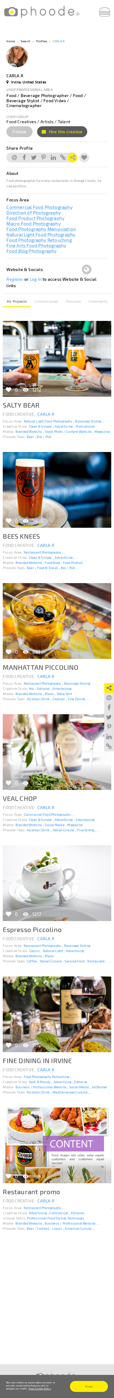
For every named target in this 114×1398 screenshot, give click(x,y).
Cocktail (59, 699)
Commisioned (46, 301)
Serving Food (74, 961)
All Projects (17, 301)
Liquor (57, 1228)
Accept (89, 1386)
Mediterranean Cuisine (70, 1092)
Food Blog (52, 563)
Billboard (105, 1223)
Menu (49, 694)
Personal (73, 301)
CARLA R (58, 41)
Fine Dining (76, 699)
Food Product (73, 563)
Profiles (41, 41)
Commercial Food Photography (39, 207)
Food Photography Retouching (38, 240)
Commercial (59, 1213)
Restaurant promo (31, 1191)
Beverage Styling (88, 421)
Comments (97, 301)
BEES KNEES (21, 536)
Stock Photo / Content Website (68, 431)
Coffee (32, 961)
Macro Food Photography (33, 223)
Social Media (54, 825)
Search (25, 41)
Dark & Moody (39, 1082)
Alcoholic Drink (38, 699)
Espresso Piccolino (32, 929)
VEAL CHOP (20, 798)
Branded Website (29, 431)
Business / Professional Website (41, 1087)
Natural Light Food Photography (40, 234)
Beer (30, 437)
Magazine (102, 431)
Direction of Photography (33, 212)
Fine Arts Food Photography (36, 245)
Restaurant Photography (42, 552)
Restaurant (96, 961)
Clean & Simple (40, 426)
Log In (36, 279)
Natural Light (53, 951)
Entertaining (62, 688)
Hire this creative (65, 131)
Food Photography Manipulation (41, 229)
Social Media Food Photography (88, 552)
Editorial (43, 688)
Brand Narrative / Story (94, 557)
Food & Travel (47, 568)
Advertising (64, 426)
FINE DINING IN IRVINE (37, 1060)
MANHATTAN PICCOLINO (40, 667)
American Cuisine (78, 1228)
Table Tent (64, 694)
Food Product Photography (35, 218)
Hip (31, 688)
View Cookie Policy (40, 1388)
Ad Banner (100, 1087)
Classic (34, 951)
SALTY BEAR (21, 405)
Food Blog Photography (31, 251)
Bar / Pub (44, 437)
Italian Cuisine (63, 830)
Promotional (85, 426)
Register (14, 279)
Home (10, 41)
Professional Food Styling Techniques (55, 1218)
